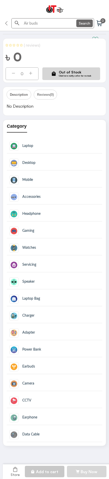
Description (19, 95)
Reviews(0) (45, 95)
